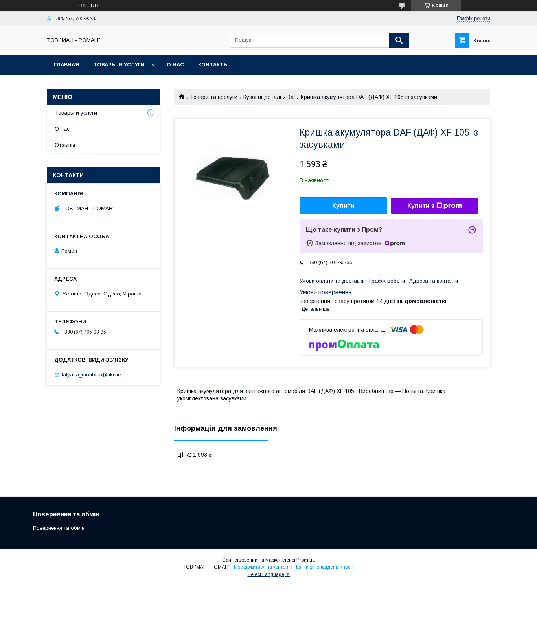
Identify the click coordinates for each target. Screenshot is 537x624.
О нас (175, 65)
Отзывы (65, 145)
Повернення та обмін (59, 528)
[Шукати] (399, 40)
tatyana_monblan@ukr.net (92, 375)
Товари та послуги (213, 97)
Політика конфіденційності (323, 567)
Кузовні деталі (262, 97)
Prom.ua (305, 560)
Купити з (420, 205)
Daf (291, 97)
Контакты (213, 65)
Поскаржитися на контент (262, 567)
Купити (343, 205)
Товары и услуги (119, 65)
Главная (66, 65)
